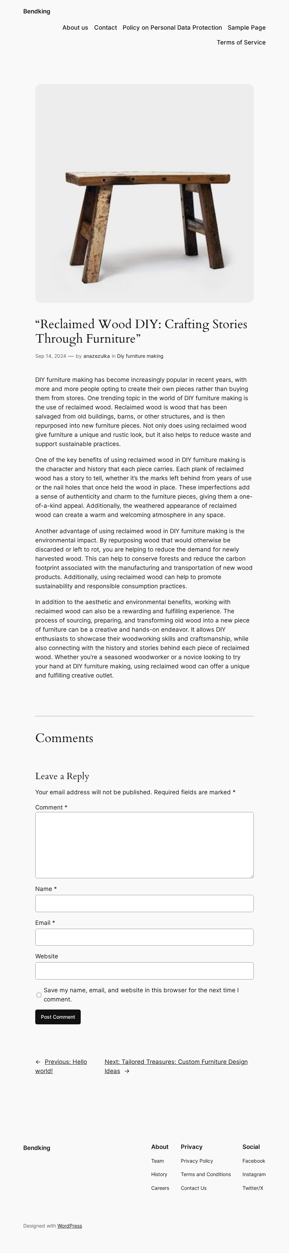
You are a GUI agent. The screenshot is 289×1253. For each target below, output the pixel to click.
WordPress (69, 1226)
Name (46, 888)
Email (45, 922)
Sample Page (247, 27)
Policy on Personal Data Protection (172, 27)
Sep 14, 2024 (50, 356)
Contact (105, 27)
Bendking (36, 11)
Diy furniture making (140, 356)
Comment (51, 807)
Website (46, 956)
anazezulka (97, 356)
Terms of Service (241, 42)
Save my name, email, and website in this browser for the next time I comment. (141, 995)
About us (75, 27)
